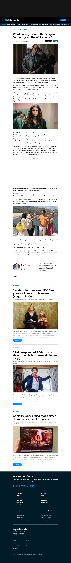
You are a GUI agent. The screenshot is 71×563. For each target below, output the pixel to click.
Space (42, 495)
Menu (2, 20)
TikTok (24, 486)
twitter (24, 269)
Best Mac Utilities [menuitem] (34, 24)
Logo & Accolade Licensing (22, 519)
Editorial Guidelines (21, 517)
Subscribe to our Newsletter (46, 510)
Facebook (13, 486)
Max (19, 80)
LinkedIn (30, 486)
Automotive (19, 505)
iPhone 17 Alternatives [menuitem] (66, 24)
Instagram (16, 486)
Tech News (34, 279)
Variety (35, 80)
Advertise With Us (20, 515)
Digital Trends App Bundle (46, 519)
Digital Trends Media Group (21, 554)
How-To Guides (44, 502)
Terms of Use (15, 548)
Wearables (43, 493)
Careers (14, 540)
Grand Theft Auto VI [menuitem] (11, 24)
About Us (18, 510)
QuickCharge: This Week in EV (23, 279)
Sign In (63, 20)
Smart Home (19, 500)
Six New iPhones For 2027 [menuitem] (23, 24)
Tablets (42, 491)
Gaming (18, 495)
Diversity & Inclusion (17, 545)
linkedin (21, 269)
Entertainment (20, 502)
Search (68, 20)
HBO (14, 80)
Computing (19, 493)
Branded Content (44, 513)
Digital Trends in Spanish (46, 517)
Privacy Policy (28, 540)
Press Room (28, 543)
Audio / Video (20, 498)
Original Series (44, 505)
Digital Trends (9, 22)
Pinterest (27, 486)
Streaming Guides (45, 498)
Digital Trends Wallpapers (46, 515)
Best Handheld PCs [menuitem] (43, 24)
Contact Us (19, 513)
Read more (17, 340)
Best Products (44, 500)
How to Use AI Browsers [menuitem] (54, 24)
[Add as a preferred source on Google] (48, 41)
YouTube (22, 486)
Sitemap (27, 545)
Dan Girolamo (16, 41)
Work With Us (15, 543)
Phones (18, 491)
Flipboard (33, 486)
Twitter (19, 486)
